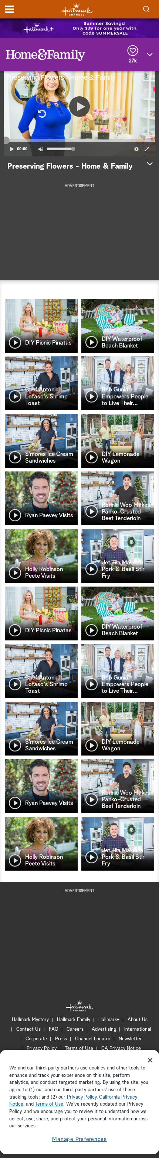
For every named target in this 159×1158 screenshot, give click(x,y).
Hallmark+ (108, 1019)
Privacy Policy (42, 1048)
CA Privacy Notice (121, 1048)
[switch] (40, 149)
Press (61, 1039)
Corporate (36, 1039)
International (137, 1029)
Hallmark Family (73, 1019)
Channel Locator (93, 1039)
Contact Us (28, 1029)
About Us (138, 1019)
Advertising (104, 1029)
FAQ (53, 1029)
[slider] (79, 140)
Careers (75, 1029)
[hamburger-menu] (9, 9)
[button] (41, 113)
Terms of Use (79, 1048)
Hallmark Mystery (30, 1019)
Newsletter (130, 1039)
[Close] (150, 1060)
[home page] (76, 9)
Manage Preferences (79, 1139)
